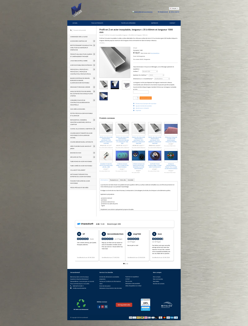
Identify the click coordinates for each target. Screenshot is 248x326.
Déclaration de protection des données (110, 288)
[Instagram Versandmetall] (106, 306)
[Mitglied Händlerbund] (167, 305)
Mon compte (174, 12)
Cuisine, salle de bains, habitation (81, 129)
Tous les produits (97, 23)
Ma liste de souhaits (158, 283)
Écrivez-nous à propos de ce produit (145, 103)
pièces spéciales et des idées (79, 187)
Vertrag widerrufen (124, 305)
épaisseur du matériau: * (140, 75)
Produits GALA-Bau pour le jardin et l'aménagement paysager (81, 55)
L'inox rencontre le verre (78, 61)
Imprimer (138, 110)
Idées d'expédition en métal (133, 286)
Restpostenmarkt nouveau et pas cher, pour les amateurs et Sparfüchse (81, 47)
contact (172, 23)
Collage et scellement (77, 170)
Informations (104, 180)
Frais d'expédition (155, 53)
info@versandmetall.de (79, 288)
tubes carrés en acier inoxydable (81, 166)
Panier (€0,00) (163, 12)
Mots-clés (123, 180)
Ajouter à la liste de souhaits (143, 106)
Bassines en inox (75, 153)
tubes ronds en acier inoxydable (81, 161)
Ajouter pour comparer (142, 108)
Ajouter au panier (146, 98)
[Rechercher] (70, 30)
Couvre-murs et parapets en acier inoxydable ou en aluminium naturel (81, 135)
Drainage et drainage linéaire (80, 87)
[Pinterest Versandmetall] (102, 306)
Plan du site (128, 281)
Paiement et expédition (132, 277)
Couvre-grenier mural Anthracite (81, 142)
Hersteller (130, 180)
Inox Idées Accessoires (77, 109)
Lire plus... (102, 43)
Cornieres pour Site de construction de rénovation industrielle (80, 102)
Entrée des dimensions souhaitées (109, 277)
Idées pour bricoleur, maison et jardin (80, 147)
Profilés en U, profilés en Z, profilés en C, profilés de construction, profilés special (80, 71)
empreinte (154, 23)
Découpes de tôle (76, 157)
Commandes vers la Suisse (78, 37)
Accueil (75, 23)
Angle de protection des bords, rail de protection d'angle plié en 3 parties (81, 94)
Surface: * (136, 71)
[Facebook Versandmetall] (98, 306)
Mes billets (156, 281)
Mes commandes (158, 279)
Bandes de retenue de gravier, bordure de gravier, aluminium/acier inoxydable (80, 80)
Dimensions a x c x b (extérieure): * (143, 79)
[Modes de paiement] (131, 317)
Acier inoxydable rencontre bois (81, 65)
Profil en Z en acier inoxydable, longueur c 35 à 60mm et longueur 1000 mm (126, 35)
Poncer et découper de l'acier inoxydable (80, 182)
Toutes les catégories (128, 23)
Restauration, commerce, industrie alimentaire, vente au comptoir (80, 122)
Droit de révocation (105, 286)
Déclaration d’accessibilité (132, 283)
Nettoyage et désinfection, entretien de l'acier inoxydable (80, 175)
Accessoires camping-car (78, 41)
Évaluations (114, 180)
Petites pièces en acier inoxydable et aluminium (81, 114)
